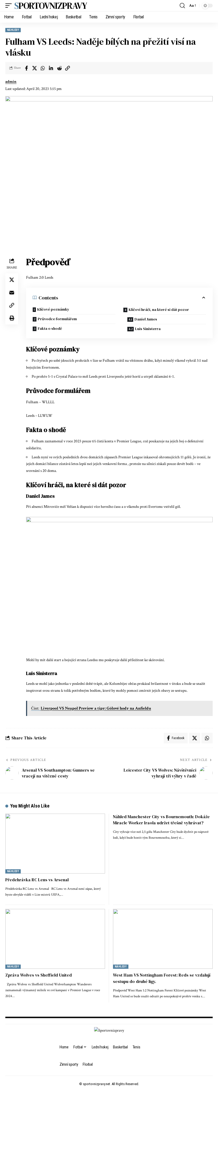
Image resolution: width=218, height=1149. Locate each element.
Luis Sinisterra (148, 328)
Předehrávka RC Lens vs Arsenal (37, 880)
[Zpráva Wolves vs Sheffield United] (55, 939)
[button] (9, 5)
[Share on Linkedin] (51, 68)
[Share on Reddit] (59, 68)
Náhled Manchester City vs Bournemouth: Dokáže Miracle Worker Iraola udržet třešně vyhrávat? (161, 820)
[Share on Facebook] (26, 68)
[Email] (11, 292)
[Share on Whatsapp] (43, 68)
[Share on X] (34, 68)
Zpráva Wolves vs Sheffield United (38, 975)
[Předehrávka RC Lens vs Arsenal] (55, 844)
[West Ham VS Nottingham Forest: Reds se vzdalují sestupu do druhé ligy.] (163, 939)
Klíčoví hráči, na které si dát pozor (159, 309)
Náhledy (13, 29)
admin (10, 81)
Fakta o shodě (50, 328)
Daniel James (146, 319)
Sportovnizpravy (50, 5)
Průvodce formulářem (57, 319)
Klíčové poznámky (53, 309)
